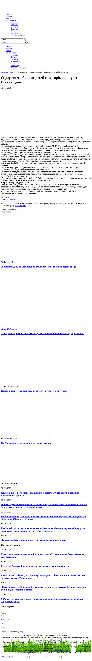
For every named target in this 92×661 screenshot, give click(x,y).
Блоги (8, 18)
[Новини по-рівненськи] (31, 10)
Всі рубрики (11, 20)
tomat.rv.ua (55, 640)
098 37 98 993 (20, 206)
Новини (9, 16)
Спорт (13, 31)
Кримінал (14, 25)
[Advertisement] (46, 463)
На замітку (15, 33)
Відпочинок (15, 29)
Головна (9, 14)
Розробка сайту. (7, 657)
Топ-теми (14, 23)
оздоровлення (10, 199)
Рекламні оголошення (19, 35)
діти (2, 199)
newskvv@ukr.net (63, 203)
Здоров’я (14, 27)
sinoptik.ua (23, 632)
